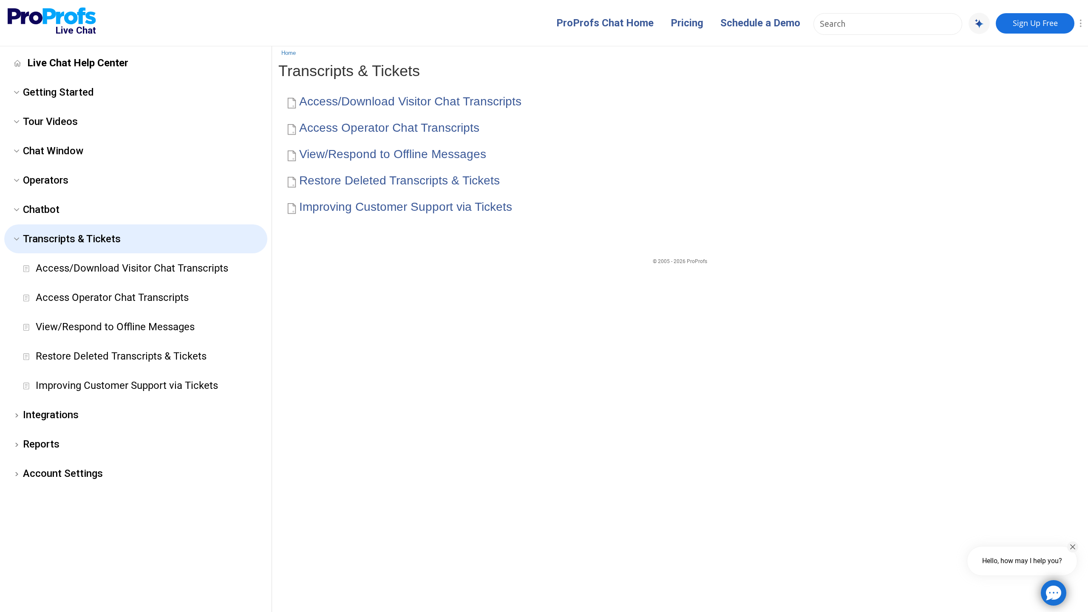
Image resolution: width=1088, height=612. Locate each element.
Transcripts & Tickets (72, 239)
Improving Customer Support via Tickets (127, 385)
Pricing (687, 23)
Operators (45, 180)
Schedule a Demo (760, 23)
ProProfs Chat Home (605, 23)
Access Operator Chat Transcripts (112, 297)
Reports (41, 444)
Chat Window (53, 151)
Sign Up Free (1035, 23)
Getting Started (58, 92)
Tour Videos (50, 122)
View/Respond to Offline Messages (115, 327)
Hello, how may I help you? (1022, 561)
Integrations (51, 415)
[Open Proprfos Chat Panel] (1053, 593)
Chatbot (41, 209)
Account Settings (63, 473)
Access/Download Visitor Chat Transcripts (132, 268)
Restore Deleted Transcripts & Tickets (121, 356)
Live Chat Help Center (77, 63)
